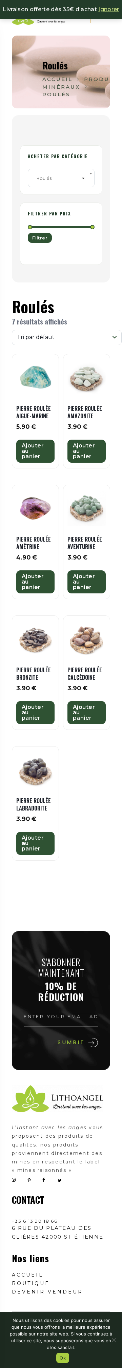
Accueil (57, 79)
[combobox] (61, 178)
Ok (63, 1358)
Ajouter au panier (33, 451)
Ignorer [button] (108, 9)
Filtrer (39, 237)
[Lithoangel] (57, 1098)
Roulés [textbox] (59, 178)
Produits (102, 79)
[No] (113, 1340)
